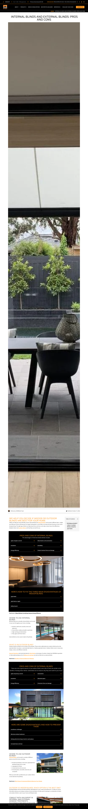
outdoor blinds (22, 528)
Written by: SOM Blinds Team (17, 511)
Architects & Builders (47, 7)
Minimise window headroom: (18, 734)
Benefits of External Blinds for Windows (24, 658)
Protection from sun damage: (45, 683)
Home (52, 11)
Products (23, 7)
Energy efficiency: (15, 550)
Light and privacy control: (17, 673)
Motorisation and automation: (45, 540)
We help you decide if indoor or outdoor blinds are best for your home (72, 526)
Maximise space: (41, 678)
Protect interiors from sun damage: (46, 550)
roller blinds (32, 653)
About (16, 7)
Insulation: (13, 545)
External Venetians (13, 653)
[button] (22, 540)
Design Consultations (34, 7)
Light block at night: (15, 601)
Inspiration (57, 7)
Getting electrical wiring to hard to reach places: (22, 739)
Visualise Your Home (67, 7)
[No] (86, 806)
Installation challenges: (16, 729)
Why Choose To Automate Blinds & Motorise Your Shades (28, 781)
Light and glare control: (16, 540)
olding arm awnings (28, 655)
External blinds (12, 757)
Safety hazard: (14, 606)
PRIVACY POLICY (48, 806)
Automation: (41, 673)
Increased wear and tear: (17, 744)
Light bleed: (13, 596)
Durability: (40, 545)
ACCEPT (39, 806)
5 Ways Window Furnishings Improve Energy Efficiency (28, 613)
